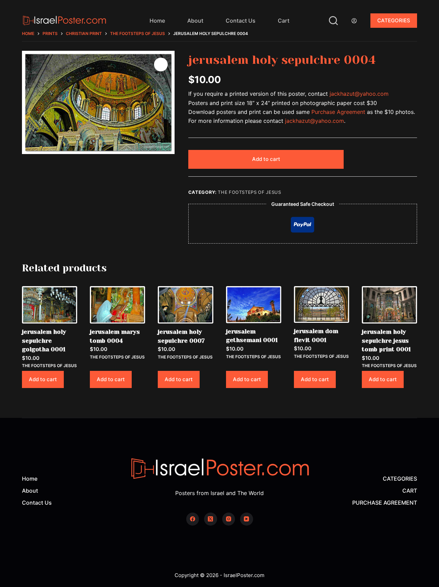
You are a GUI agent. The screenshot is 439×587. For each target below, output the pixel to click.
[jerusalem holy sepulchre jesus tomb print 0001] (389, 305)
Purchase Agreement (338, 111)
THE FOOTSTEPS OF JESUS (249, 192)
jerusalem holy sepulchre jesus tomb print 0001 (386, 340)
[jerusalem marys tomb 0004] (117, 305)
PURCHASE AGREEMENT (384, 502)
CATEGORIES (393, 20)
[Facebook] (192, 519)
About (195, 20)
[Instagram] (228, 519)
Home (157, 20)
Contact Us (241, 20)
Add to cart (266, 159)
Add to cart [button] (43, 379)
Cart (283, 20)
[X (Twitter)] (210, 519)
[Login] (354, 20)
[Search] (333, 20)
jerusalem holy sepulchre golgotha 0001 (44, 340)
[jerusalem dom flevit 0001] (321, 304)
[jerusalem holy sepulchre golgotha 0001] (49, 305)
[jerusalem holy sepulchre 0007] (185, 305)
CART (409, 490)
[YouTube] (246, 519)
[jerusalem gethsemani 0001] (253, 304)
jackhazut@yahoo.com (359, 93)
